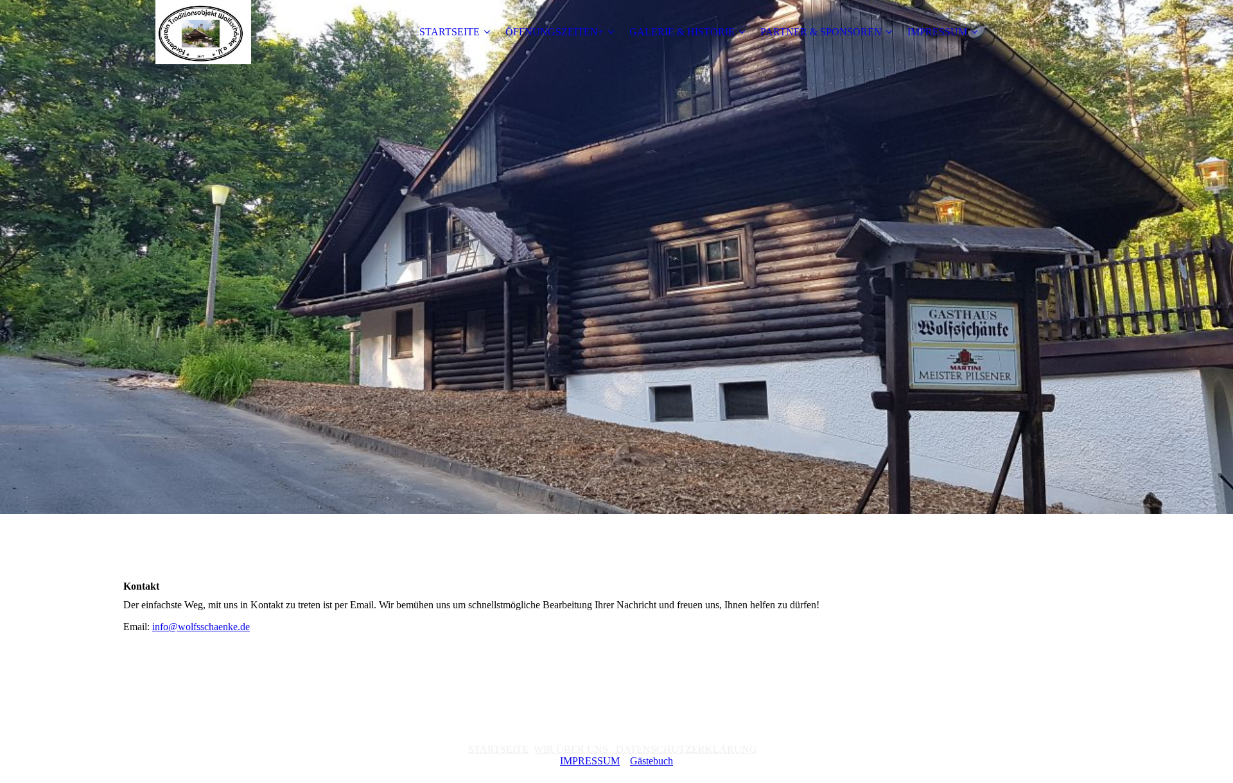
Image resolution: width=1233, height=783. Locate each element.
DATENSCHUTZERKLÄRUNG (682, 749)
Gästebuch (651, 760)
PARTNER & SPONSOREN (821, 31)
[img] (203, 32)
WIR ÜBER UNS (571, 749)
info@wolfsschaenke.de (201, 626)
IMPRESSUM (937, 31)
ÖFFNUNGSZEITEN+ (554, 31)
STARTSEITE (449, 31)
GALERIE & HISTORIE (682, 31)
